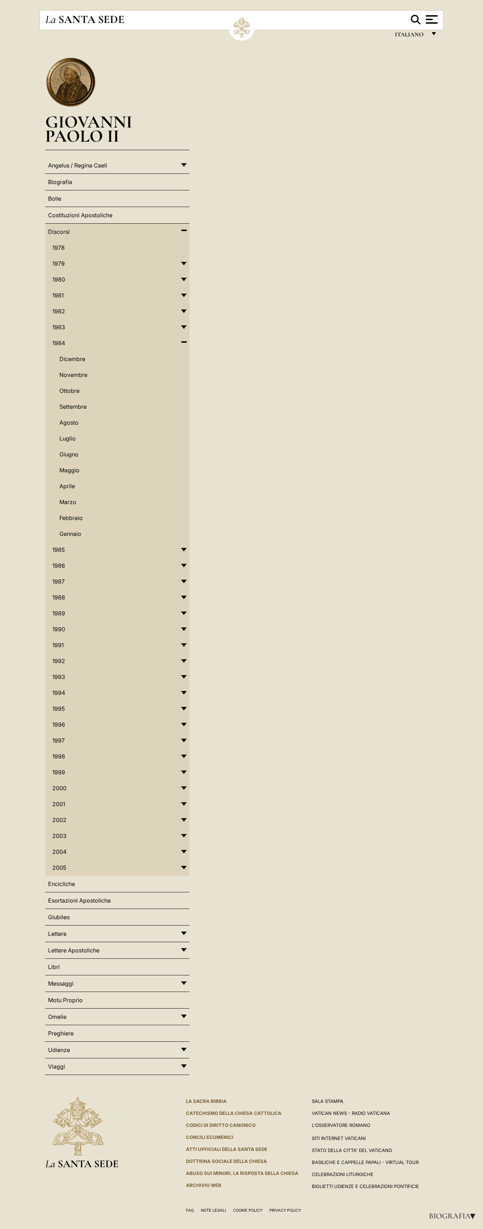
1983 (58, 327)
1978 (58, 247)
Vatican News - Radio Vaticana (351, 1113)
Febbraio (71, 517)
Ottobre (69, 390)
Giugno (68, 454)
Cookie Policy (247, 1210)
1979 (58, 263)
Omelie (57, 1016)
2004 (59, 851)
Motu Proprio (65, 1000)
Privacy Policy (285, 1210)
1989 (58, 613)
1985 (58, 549)
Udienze (59, 1049)
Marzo (67, 502)
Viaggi (56, 1066)
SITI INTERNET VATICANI (339, 1138)
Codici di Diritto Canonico (221, 1125)
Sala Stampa (327, 1101)
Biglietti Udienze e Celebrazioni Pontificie (365, 1186)
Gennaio (70, 533)
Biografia (454, 1216)
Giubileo (59, 917)
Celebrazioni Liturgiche (342, 1174)
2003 (59, 835)
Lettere (57, 933)
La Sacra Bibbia (206, 1101)
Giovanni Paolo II (88, 129)
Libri (54, 966)
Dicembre (72, 358)
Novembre (73, 374)
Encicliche (61, 883)
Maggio (69, 470)
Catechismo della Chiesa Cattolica (233, 1113)
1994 (58, 692)
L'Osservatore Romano (341, 1125)
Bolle (54, 198)
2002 (59, 819)
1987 (58, 581)
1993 (58, 676)
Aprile (67, 486)
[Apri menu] (431, 19)
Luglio (67, 438)
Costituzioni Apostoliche (80, 215)
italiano (410, 36)
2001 (58, 804)
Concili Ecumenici (209, 1137)
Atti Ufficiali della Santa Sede (226, 1149)
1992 (58, 660)
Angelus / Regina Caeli (77, 165)
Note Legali (213, 1210)
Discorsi (59, 231)
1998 (58, 756)
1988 (58, 597)
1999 (58, 772)
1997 (58, 740)
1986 (58, 565)
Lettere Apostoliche (73, 950)
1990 (58, 629)
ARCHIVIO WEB (203, 1185)
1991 (58, 645)
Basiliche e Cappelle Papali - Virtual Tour (365, 1162)
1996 (58, 724)
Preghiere (61, 1033)
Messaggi (61, 983)
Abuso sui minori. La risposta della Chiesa (242, 1173)
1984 (58, 343)
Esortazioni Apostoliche (79, 900)
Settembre (73, 406)
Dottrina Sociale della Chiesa (226, 1161)
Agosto (68, 422)
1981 (58, 295)
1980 (58, 279)
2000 (59, 788)
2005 (59, 867)
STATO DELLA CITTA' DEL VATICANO (352, 1150)
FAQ (190, 1210)
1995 (58, 708)
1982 (58, 311)
